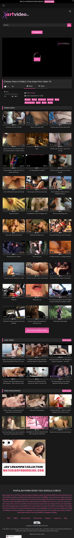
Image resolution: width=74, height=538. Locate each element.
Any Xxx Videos (60, 497)
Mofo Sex (46, 499)
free (58, 99)
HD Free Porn (51, 501)
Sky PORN (6, 497)
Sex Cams (39, 504)
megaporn (48, 512)
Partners (47, 518)
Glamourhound (41, 510)
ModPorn (41, 512)
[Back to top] (68, 532)
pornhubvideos (26, 508)
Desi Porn (47, 506)
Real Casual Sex (7, 495)
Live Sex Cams (62, 501)
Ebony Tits (63, 506)
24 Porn (18, 499)
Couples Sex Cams (16, 506)
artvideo (32, 93)
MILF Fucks (55, 506)
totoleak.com (22, 510)
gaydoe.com (32, 510)
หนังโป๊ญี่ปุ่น (44, 497)
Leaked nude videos (57, 510)
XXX (48, 510)
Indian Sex (39, 506)
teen (45, 102)
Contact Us (57, 518)
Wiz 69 (36, 501)
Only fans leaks (26, 495)
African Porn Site (31, 512)
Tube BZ (12, 499)
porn (39, 102)
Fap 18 (52, 497)
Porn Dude (29, 501)
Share (42, 86)
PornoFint (28, 497)
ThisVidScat (37, 32)
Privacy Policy (25, 518)
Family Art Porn (15, 508)
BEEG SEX (21, 501)
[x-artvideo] (37, 15)
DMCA (15, 518)
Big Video (5, 499)
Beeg (24, 499)
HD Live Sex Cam (29, 504)
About (30, 86)
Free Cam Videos (49, 504)
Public (28, 99)
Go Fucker (30, 499)
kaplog (54, 512)
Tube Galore (61, 499)
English (11, 536)
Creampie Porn (64, 508)
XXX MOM (42, 501)
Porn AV (6, 501)
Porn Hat (69, 499)
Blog (65, 518)
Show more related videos (37, 330)
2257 (8, 518)
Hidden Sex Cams (29, 506)
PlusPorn (22, 497)
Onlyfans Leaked (37, 495)
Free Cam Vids (61, 504)
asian (35, 99)
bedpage (44, 508)
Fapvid (68, 497)
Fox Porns (38, 499)
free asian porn (30, 102)
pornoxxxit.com (67, 495)
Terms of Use (37, 518)
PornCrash (36, 497)
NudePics (14, 497)
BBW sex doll (56, 495)
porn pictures (13, 510)
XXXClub (17, 495)
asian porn (42, 99)
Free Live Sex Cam (16, 504)
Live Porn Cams (52, 508)
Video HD (13, 501)
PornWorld (47, 495)
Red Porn (53, 499)
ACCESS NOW (49, 1)
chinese (51, 99)
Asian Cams (36, 508)
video (51, 102)
